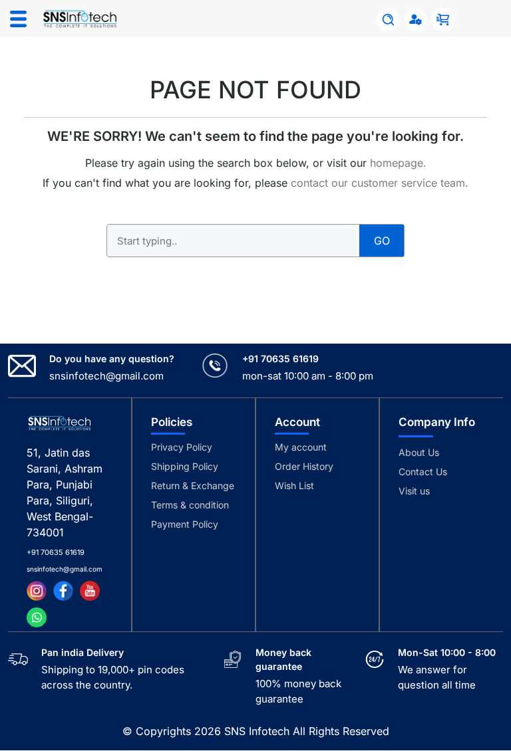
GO (382, 240)
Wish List (294, 485)
